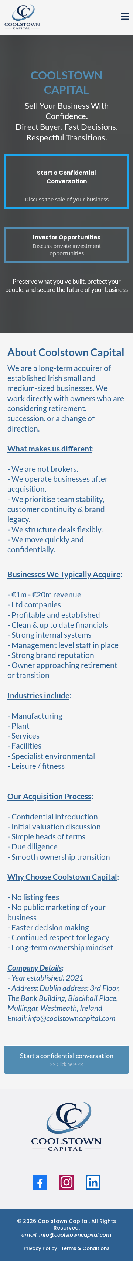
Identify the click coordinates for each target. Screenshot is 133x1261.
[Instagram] (66, 1182)
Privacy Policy (40, 1248)
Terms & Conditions (85, 1248)
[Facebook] (40, 1182)
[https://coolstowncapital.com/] (22, 17)
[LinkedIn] (93, 1182)
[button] (125, 17)
